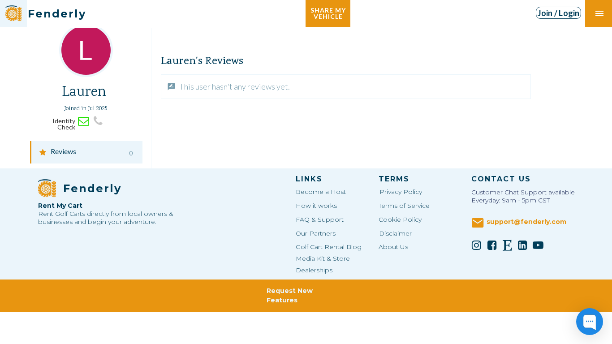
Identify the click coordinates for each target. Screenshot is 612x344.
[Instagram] (476, 245)
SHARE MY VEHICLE (328, 13)
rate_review (171, 86)
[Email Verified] (83, 121)
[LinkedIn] (522, 245)
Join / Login (559, 13)
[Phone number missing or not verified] (98, 121)
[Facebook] (492, 245)
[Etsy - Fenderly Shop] (507, 245)
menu (599, 13)
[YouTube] (538, 245)
